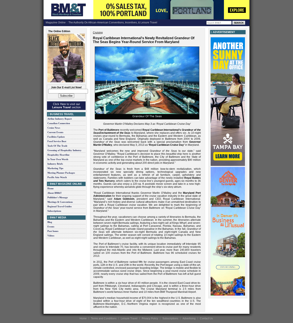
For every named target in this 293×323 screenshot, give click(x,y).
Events (50, 226)
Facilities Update (56, 136)
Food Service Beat (56, 141)
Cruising (98, 32)
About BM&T (54, 193)
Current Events (55, 132)
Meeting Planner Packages (61, 172)
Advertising (189, 318)
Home (50, 188)
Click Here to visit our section (66, 105)
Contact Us (206, 318)
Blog (49, 222)
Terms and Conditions (103, 318)
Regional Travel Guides (59, 206)
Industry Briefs (55, 163)
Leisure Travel (129, 318)
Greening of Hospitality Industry (64, 150)
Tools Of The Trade (57, 145)
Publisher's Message (57, 197)
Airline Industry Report (59, 118)
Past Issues (52, 231)
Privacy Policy (150, 318)
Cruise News (53, 127)
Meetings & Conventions (60, 202)
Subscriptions (54, 211)
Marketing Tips (55, 168)
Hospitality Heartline (58, 154)
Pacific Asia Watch (57, 177)
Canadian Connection (58, 123)
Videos (50, 235)
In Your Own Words (57, 159)
